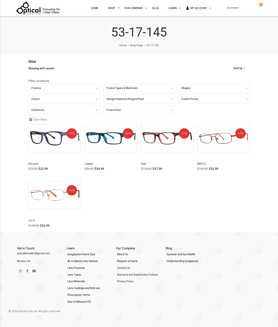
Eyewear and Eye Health (181, 254)
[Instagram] (20, 270)
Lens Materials (76, 281)
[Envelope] (34, 270)
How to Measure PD (79, 301)
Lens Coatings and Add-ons (84, 288)
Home (95, 8)
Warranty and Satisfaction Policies (137, 274)
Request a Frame (127, 261)
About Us (122, 254)
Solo (143, 163)
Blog (155, 8)
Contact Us (123, 267)
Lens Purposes (76, 267)
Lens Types (74, 274)
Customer (233, 8)
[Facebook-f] (27, 270)
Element (33, 163)
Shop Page (136, 45)
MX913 (201, 163)
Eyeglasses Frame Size (81, 254)
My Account (198, 8)
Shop (111, 8)
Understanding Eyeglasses (182, 261)
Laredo (89, 163)
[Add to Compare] (80, 140)
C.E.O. (31, 220)
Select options (46, 155)
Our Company (133, 8)
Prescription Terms (79, 294)
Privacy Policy (125, 281)
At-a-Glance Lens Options (83, 261)
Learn (173, 8)
